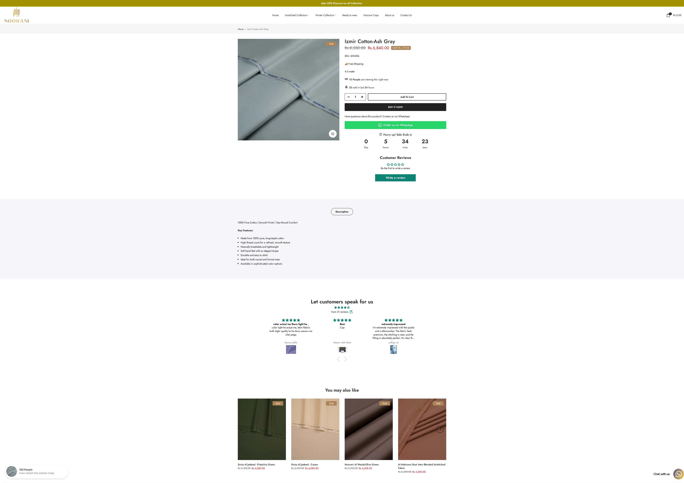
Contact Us (406, 15)
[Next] (440, 429)
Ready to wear (349, 15)
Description (342, 211)
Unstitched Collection (296, 15)
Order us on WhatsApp (398, 125)
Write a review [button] (395, 178)
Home (275, 15)
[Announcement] (342, 3)
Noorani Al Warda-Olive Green (362, 464)
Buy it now (395, 107)
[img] (342, 307)
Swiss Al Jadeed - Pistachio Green (256, 464)
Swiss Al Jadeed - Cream (304, 464)
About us (389, 15)
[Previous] (244, 429)
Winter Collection (324, 15)
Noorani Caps (371, 15)
